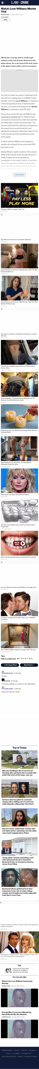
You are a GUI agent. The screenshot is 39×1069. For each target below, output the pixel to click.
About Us (17, 1050)
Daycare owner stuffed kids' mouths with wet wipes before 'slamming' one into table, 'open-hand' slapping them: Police (19, 831)
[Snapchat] (30, 659)
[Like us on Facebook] (20, 659)
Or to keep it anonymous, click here (20, 971)
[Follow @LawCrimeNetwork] (28, 659)
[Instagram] (24, 659)
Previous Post (11, 665)
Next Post (28, 665)
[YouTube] (18, 659)
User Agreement (26, 1053)
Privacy (8, 1053)
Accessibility (16, 1053)
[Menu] (2, 2)
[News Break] (32, 659)
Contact (20, 1056)
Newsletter (32, 1050)
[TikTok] (22, 659)
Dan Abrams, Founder (30, 1056)
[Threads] (26, 659)
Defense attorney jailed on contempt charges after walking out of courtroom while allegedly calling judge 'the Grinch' (18, 802)
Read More (19, 175)
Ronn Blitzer (5, 14)
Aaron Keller (6, 1017)
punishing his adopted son (11, 117)
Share (5, 19)
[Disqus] (19, 692)
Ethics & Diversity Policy (9, 1056)
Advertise (24, 1050)
